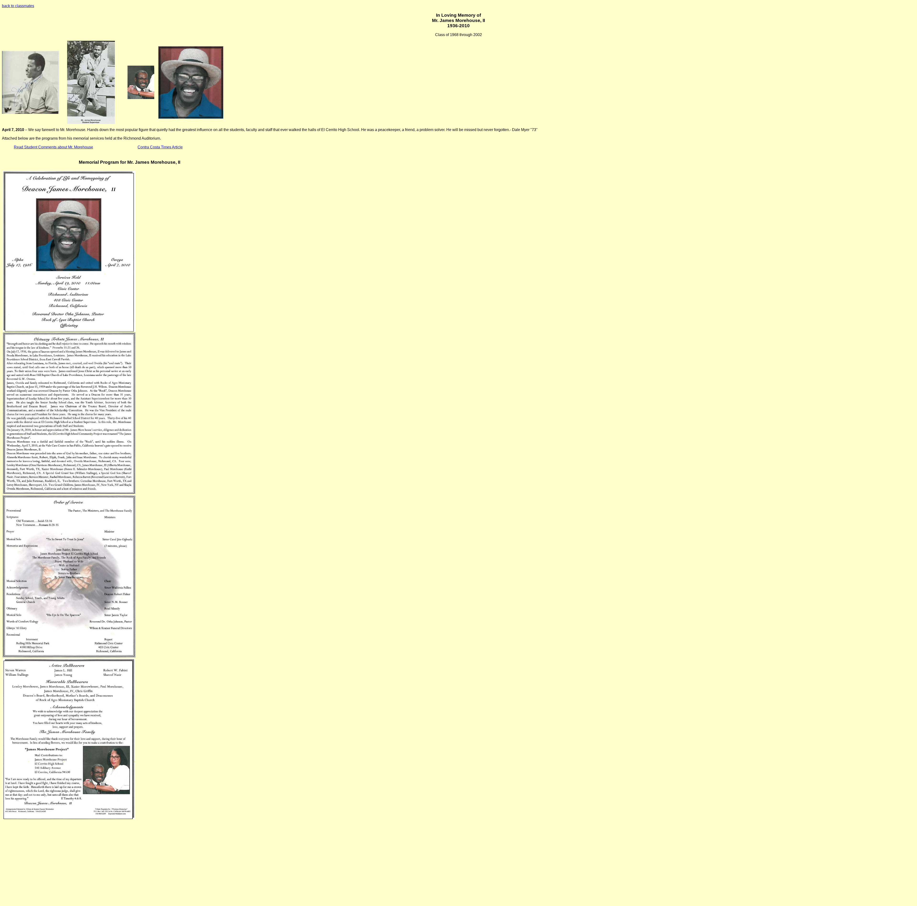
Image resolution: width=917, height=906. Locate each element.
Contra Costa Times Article (160, 147)
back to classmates (18, 6)
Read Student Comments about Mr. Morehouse (53, 147)
